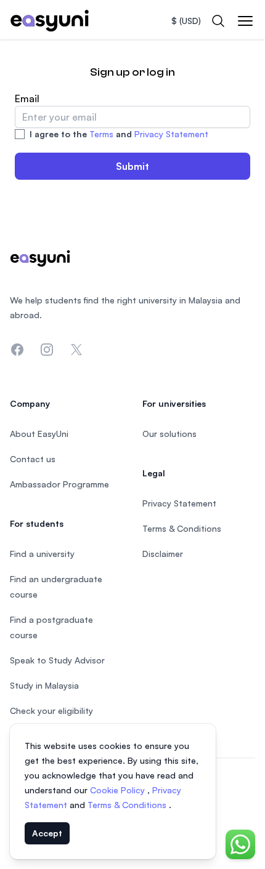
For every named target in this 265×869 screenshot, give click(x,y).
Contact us (32, 459)
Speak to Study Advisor (57, 660)
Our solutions (169, 433)
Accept (47, 833)
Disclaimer (162, 553)
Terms (101, 134)
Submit (132, 166)
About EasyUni (39, 433)
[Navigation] (245, 21)
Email (27, 98)
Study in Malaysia (44, 685)
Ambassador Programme (59, 484)
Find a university (42, 553)
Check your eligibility (51, 710)
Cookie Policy (118, 790)
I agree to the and (119, 134)
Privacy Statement (171, 134)
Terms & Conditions (128, 804)
